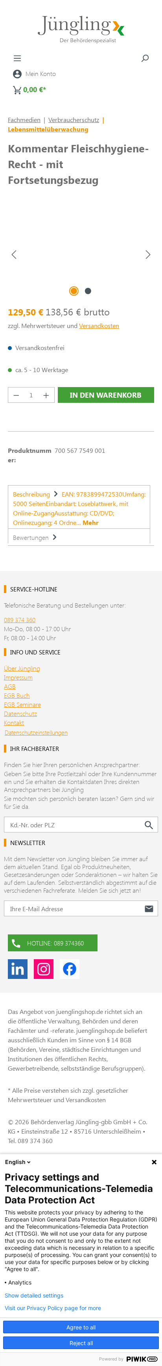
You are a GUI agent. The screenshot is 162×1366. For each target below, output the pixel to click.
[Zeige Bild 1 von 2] (74, 291)
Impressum (18, 677)
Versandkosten (99, 325)
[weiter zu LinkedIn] (18, 969)
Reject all (81, 1343)
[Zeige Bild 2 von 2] (88, 291)
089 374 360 (19, 619)
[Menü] (17, 58)
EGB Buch (17, 695)
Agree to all (81, 1327)
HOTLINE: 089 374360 (55, 943)
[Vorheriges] (14, 254)
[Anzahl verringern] (16, 395)
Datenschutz (20, 713)
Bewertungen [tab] (31, 537)
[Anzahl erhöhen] (46, 395)
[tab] (79, 506)
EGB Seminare (22, 704)
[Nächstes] (148, 254)
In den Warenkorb (106, 395)
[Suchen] (144, 58)
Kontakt (14, 722)
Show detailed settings (34, 1295)
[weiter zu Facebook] (69, 969)
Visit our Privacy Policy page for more (53, 1308)
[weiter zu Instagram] (43, 969)
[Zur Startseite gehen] (81, 30)
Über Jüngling (22, 668)
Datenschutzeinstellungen (36, 732)
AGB (10, 686)
